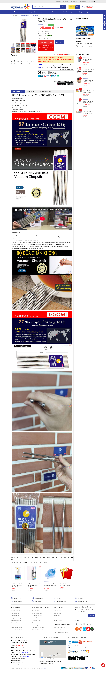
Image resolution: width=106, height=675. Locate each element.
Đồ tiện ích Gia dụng (61, 601)
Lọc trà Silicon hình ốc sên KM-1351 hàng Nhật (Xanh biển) (50, 585)
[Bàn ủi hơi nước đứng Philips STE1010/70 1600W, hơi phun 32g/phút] (79, 101)
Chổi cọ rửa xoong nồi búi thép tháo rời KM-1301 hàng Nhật (34, 585)
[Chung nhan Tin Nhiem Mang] (75, 645)
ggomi (36, 557)
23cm (32, 557)
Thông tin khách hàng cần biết (18, 618)
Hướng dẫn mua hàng (37, 618)
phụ (61, 557)
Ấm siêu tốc (80, 598)
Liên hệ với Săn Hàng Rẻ (38, 627)
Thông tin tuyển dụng (37, 613)
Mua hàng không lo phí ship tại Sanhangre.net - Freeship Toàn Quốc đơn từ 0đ (85, 40)
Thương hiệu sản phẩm (37, 622)
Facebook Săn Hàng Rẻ (17, 662)
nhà (68, 557)
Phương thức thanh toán (16, 627)
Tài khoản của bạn (58, 610)
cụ (56, 557)
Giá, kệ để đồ (60, 598)
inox (25, 557)
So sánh (66, 1)
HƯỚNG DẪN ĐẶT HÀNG (45, 91)
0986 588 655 (89, 7)
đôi (17, 557)
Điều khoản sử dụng (15, 613)
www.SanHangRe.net (17, 664)
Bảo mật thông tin (15, 615)
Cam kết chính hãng (36, 610)
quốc (44, 557)
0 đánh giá (45, 24)
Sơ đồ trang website (36, 625)
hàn (40, 557)
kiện (65, 557)
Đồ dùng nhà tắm (18, 601)
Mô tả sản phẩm (17, 91)
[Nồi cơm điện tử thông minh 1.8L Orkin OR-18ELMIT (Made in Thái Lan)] (79, 80)
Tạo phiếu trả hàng (58, 620)
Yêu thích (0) (74, 1)
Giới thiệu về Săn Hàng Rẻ (17, 610)
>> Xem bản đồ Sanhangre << (18, 658)
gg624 (48, 557)
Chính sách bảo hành (16, 620)
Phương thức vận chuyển (16, 625)
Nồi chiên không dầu (82, 601)
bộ (14, 557)
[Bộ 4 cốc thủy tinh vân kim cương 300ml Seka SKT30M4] (79, 111)
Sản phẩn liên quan (19, 562)
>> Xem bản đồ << (66, 69)
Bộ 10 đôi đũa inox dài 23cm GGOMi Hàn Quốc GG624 (30, 15)
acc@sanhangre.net (16, 660)
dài (28, 557)
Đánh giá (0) (30, 91)
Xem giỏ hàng (57, 615)
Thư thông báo (57, 618)
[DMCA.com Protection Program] (78, 647)
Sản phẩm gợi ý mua (38, 562)
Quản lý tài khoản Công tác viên (61, 632)
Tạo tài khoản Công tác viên (60, 629)
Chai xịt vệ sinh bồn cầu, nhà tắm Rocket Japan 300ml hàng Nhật (17, 585)
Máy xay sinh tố (38, 601)
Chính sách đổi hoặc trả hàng (17, 629)
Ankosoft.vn (43, 668)
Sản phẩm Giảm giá (36, 620)
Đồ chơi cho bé (17, 598)
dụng (53, 557)
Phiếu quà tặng (57, 613)
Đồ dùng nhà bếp (39, 598)
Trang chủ (14, 15)
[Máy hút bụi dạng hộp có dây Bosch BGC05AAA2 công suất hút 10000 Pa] (79, 69)
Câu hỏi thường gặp (15, 622)
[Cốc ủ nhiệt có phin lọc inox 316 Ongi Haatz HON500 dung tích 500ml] (79, 59)
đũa (21, 557)
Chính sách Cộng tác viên (59, 627)
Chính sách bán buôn (37, 615)
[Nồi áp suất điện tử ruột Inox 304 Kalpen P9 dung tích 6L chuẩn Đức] (79, 90)
